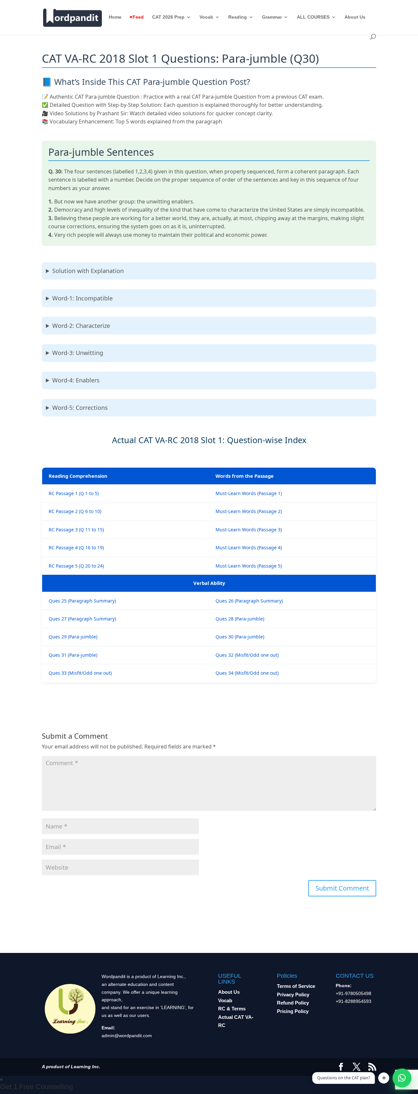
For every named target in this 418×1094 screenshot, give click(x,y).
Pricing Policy (293, 1011)
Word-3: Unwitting (77, 353)
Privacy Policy (293, 994)
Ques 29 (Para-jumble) (73, 637)
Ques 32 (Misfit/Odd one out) (247, 655)
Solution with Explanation (88, 271)
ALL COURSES (313, 17)
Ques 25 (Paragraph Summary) (82, 601)
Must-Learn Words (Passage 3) (249, 529)
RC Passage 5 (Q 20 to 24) (76, 566)
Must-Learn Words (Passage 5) (249, 566)
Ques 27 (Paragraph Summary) (82, 619)
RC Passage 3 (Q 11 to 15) (76, 529)
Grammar (272, 17)
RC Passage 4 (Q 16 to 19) (76, 547)
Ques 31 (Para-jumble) (73, 655)
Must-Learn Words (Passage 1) (249, 493)
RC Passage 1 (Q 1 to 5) (74, 493)
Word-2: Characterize (81, 326)
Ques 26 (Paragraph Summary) (249, 601)
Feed (138, 17)
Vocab (206, 17)
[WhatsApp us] (402, 1078)
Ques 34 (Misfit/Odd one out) (247, 673)
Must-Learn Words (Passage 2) (249, 511)
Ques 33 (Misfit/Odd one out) (80, 673)
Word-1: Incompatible (82, 298)
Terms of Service (296, 986)
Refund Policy (293, 1003)
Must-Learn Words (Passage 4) (249, 547)
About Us (355, 17)
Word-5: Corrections (80, 407)
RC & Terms (232, 1008)
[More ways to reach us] (383, 1078)
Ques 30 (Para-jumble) (240, 637)
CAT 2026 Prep (168, 17)
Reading (237, 17)
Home (115, 17)
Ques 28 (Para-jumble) (240, 619)
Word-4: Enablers (76, 380)
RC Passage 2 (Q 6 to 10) (75, 511)
